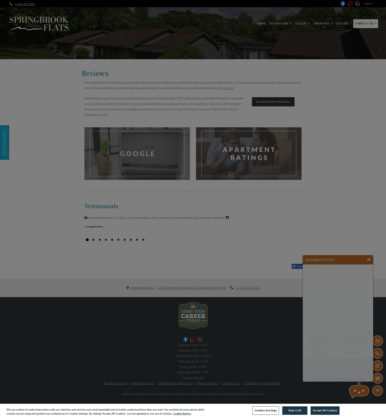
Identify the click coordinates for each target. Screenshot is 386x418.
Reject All (294, 410)
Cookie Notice (182, 413)
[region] (193, 411)
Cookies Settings (266, 410)
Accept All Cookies (325, 410)
